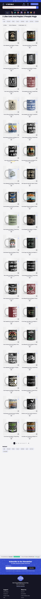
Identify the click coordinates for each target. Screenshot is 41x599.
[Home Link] (10, 4)
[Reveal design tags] (18, 43)
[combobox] (19, 7)
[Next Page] (28, 443)
